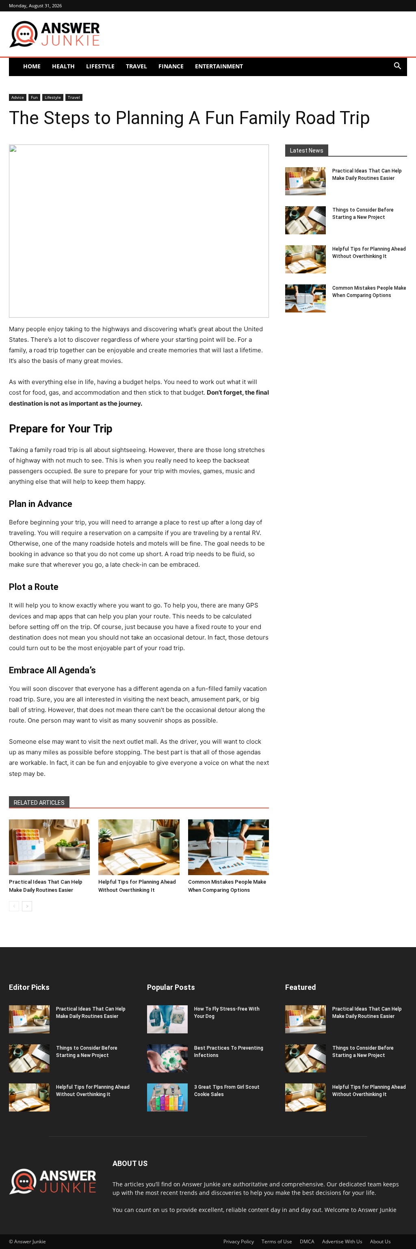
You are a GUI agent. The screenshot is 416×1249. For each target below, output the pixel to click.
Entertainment (219, 66)
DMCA (307, 1241)
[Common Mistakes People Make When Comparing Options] (228, 847)
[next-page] (27, 906)
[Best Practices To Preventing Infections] (167, 1058)
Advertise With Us (342, 1241)
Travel (136, 66)
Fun (34, 97)
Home (32, 66)
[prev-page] (14, 906)
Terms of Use (277, 1241)
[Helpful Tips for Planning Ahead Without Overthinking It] (138, 847)
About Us (380, 1241)
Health (63, 66)
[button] (397, 67)
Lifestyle (100, 66)
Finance (171, 66)
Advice (17, 97)
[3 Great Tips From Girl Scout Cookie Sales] (167, 1097)
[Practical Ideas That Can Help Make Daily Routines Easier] (49, 847)
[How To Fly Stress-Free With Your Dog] (167, 1019)
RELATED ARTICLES (39, 802)
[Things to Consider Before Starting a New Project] (305, 220)
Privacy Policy (238, 1241)
